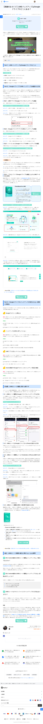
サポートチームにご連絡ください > (28, 677)
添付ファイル (20, 194)
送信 (40, 705)
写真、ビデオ (33, 529)
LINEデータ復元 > (8, 683)
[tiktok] (38, 700)
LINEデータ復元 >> (19, 14)
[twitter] (33, 700)
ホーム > (3, 683)
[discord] (40, 700)
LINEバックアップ (17, 674)
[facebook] (30, 700)
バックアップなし (19, 189)
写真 (26, 193)
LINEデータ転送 (26, 674)
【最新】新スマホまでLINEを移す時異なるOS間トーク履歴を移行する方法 (25, 548)
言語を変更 (21, 708)
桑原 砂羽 (11, 626)
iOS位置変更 (9, 674)
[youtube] (35, 700)
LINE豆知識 (34, 674)
